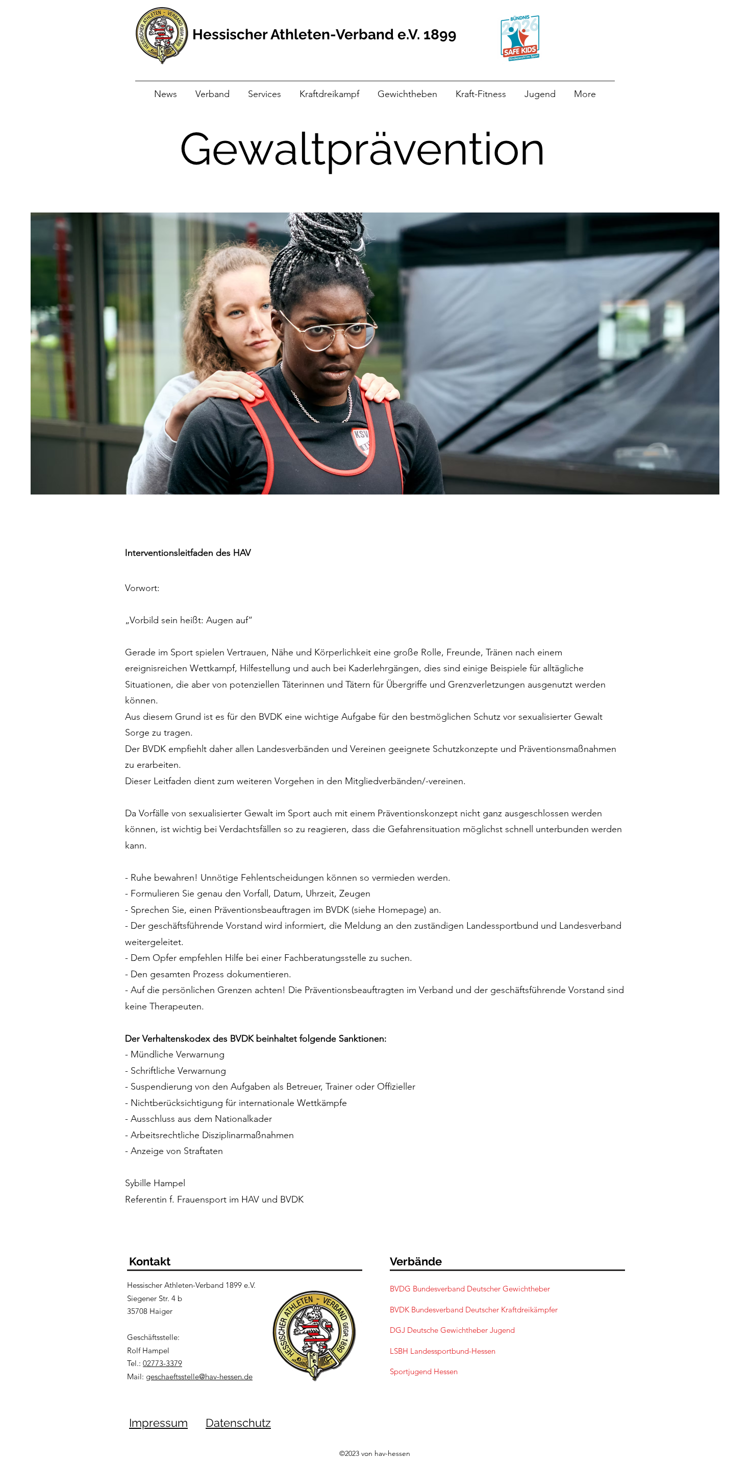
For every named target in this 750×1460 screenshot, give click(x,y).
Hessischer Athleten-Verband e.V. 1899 (324, 34)
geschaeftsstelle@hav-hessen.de (199, 1376)
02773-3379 (162, 1363)
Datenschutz (238, 1422)
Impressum (158, 1422)
